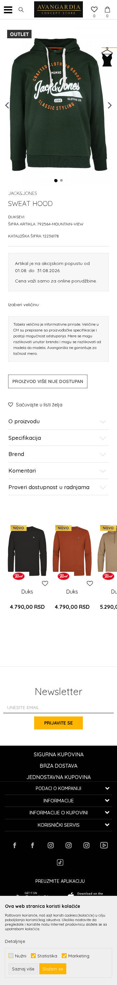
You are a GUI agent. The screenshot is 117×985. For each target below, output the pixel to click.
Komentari (22, 471)
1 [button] (56, 180)
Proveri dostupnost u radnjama (48, 487)
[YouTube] (104, 845)
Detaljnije (15, 941)
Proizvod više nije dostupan (47, 381)
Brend (16, 454)
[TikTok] (60, 862)
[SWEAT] (27, 551)
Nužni (20, 955)
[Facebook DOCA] (32, 845)
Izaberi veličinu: (24, 304)
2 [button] (61, 180)
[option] (58, 104)
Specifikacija (24, 438)
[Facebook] (14, 845)
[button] (21, 9)
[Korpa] (107, 3)
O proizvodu (24, 421)
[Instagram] (50, 845)
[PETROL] (18, 576)
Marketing (78, 955)
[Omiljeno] (94, 10)
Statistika (47, 955)
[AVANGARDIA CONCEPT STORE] (58, 9)
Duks (27, 592)
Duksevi (16, 216)
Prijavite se (58, 723)
